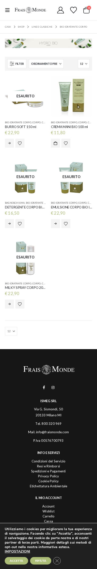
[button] (9, 10)
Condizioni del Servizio (49, 461)
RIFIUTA (40, 561)
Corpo (36, 122)
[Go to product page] (71, 96)
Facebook (44, 387)
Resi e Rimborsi (48, 466)
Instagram (53, 387)
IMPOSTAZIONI (17, 551)
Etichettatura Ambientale (48, 486)
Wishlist (48, 511)
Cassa (48, 521)
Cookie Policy (48, 481)
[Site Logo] (30, 10)
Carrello (49, 516)
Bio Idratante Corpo (18, 122)
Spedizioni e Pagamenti (48, 471)
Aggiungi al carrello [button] (55, 143)
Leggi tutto (9, 143)
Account (48, 506)
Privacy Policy (48, 476)
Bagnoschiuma (15, 202)
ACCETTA (16, 561)
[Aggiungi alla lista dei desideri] (19, 143)
